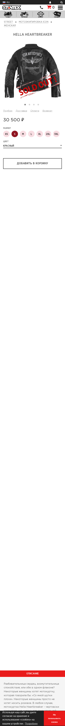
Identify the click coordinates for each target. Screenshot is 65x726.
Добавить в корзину (32, 163)
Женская (10, 25)
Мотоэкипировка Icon (33, 22)
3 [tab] (34, 105)
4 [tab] (39, 105)
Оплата (34, 111)
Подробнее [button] (31, 723)
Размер (7, 128)
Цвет (6, 141)
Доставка (21, 111)
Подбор (7, 111)
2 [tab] (30, 105)
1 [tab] (25, 105)
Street (8, 22)
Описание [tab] (32, 674)
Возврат (47, 111)
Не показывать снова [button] (54, 718)
